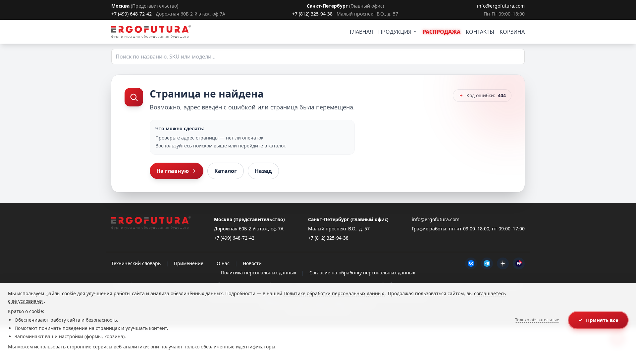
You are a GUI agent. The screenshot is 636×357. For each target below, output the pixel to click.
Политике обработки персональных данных (334, 293)
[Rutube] (519, 263)
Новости (252, 263)
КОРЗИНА (512, 31)
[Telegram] (487, 263)
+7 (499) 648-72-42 (131, 14)
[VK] (471, 263)
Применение (188, 263)
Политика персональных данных (258, 272)
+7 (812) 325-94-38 (312, 14)
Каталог (225, 171)
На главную (172, 171)
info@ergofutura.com (501, 6)
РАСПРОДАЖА (441, 31)
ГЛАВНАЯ (361, 31)
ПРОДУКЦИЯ (394, 31)
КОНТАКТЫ (480, 31)
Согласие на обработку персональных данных (362, 272)
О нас (223, 263)
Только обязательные (537, 320)
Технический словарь (136, 263)
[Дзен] (503, 263)
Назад (263, 171)
